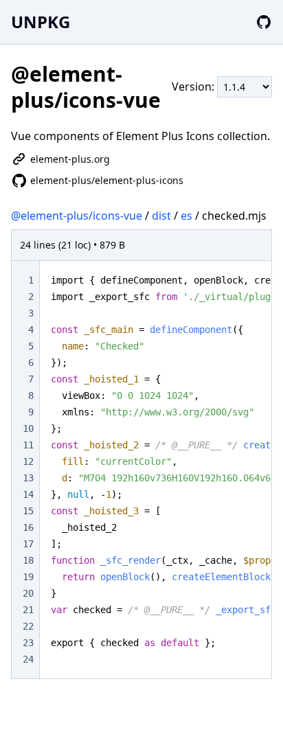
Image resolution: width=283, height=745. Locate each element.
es (186, 215)
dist (161, 215)
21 (28, 609)
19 (28, 576)
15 (28, 510)
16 (28, 527)
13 (28, 477)
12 (28, 461)
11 (28, 444)
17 (28, 543)
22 (28, 626)
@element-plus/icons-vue (76, 215)
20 (28, 593)
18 (28, 560)
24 (28, 659)
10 (28, 428)
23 (28, 642)
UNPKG (40, 21)
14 (28, 494)
